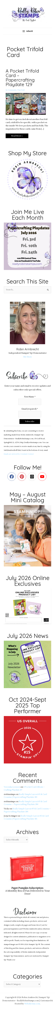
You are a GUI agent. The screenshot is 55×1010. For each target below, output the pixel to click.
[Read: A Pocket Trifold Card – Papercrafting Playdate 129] (27, 104)
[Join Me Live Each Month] (27, 246)
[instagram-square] (33, 476)
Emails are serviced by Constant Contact (19, 454)
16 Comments (11, 90)
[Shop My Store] (27, 179)
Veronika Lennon (12, 787)
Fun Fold (21, 90)
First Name (30, 397)
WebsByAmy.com (32, 1004)
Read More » (17, 135)
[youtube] (43, 476)
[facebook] (12, 476)
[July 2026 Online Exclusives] (27, 606)
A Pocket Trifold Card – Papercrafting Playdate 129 (22, 77)
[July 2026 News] (27, 664)
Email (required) (30, 409)
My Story (27, 357)
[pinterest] (22, 476)
